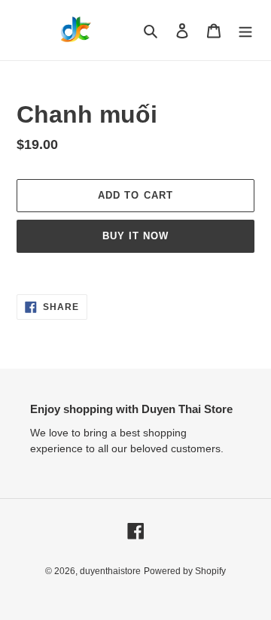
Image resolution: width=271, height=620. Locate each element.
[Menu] (245, 30)
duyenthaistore (110, 571)
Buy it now (135, 236)
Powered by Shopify (185, 571)
